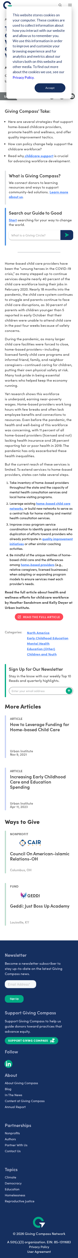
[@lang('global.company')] (7, 5)
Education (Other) (41, 648)
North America (38, 632)
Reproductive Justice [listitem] (19, 1201)
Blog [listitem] (8, 1089)
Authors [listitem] (10, 1139)
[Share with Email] (72, 96)
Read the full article (41, 617)
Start (13, 219)
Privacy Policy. (23, 77)
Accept (50, 87)
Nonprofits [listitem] (12, 1133)
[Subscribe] (69, 691)
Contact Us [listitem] (13, 1151)
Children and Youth (42, 654)
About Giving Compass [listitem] (21, 1083)
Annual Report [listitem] (15, 1107)
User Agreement (39, 1251)
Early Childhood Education (47, 638)
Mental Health (38, 643)
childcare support (38, 155)
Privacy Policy (39, 1247)
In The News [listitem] (13, 1095)
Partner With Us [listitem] (16, 1145)
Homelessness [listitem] (15, 1195)
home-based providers (37, 564)
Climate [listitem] (10, 1177)
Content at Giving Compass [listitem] (25, 1101)
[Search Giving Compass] (60, 5)
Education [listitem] (12, 1189)
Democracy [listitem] (13, 1183)
